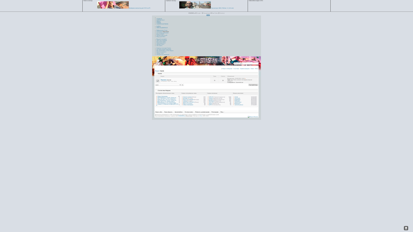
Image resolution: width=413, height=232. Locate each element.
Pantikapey (237, 99)
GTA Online (159, 31)
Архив (162, 71)
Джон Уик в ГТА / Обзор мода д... (166, 101)
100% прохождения (161, 40)
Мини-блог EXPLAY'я (188, 102)
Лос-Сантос (159, 45)
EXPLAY (211, 97)
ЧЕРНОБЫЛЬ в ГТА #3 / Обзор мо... (167, 100)
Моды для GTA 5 (160, 36)
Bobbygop (237, 101)
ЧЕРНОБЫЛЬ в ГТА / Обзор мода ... (167, 102)
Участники (236, 68)
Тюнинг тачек (160, 53)
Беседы (185, 98)
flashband (211, 101)
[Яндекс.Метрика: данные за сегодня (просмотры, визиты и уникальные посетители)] (253, 117)
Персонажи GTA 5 (161, 41)
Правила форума (245, 68)
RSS (256, 68)
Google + (199, 13)
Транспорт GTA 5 (161, 43)
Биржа (171, 50)
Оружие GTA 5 (160, 44)
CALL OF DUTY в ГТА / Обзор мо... (166, 99)
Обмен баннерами (162, 96)
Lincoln (211, 99)
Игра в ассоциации (188, 99)
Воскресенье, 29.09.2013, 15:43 (235, 78)
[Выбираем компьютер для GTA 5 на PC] (113, 8)
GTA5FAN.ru (181, 116)
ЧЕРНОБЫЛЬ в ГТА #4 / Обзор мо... (167, 97)
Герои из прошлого (161, 52)
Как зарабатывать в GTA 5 (163, 50)
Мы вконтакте (206, 13)
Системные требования (162, 32)
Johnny (211, 98)
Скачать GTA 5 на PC (161, 35)
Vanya (210, 103)
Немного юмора (187, 97)
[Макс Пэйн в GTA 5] (195, 8)
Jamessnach (238, 102)
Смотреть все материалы (162, 54)
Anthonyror (237, 103)
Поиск (252, 68)
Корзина (163, 80)
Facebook (222, 13)
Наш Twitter (215, 13)
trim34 (236, 97)
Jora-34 (211, 102)
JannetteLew (239, 82)
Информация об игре (161, 30)
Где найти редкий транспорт (163, 49)
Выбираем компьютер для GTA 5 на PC (139, 8)
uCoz (201, 116)
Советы (169, 48)
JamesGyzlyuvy (239, 104)
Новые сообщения (227, 68)
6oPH (210, 104)
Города (185, 101)
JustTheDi (237, 98)
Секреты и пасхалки (161, 48)
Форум (157, 71)
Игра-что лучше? (187, 103)
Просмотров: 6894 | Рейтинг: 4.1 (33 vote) (222, 8)
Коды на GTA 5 (160, 34)
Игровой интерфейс (161, 39)
